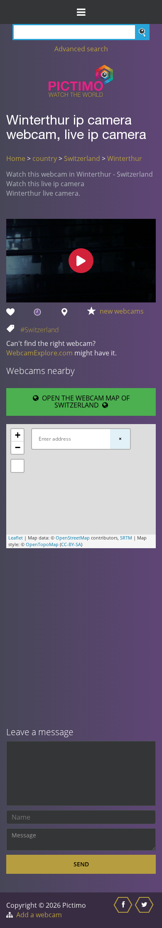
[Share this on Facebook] (124, 910)
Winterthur (124, 158)
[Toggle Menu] (81, 12)
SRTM (126, 538)
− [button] (17, 447)
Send (81, 864)
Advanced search (81, 48)
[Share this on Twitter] (145, 910)
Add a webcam (39, 914)
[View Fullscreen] (17, 466)
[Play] (81, 260)
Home (15, 158)
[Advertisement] (81, 638)
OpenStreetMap (73, 538)
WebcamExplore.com (39, 352)
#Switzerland (39, 329)
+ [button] (17, 435)
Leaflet (15, 538)
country (44, 158)
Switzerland (82, 158)
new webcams (122, 311)
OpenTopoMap (42, 544)
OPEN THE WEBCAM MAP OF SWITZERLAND (84, 401)
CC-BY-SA (71, 544)
